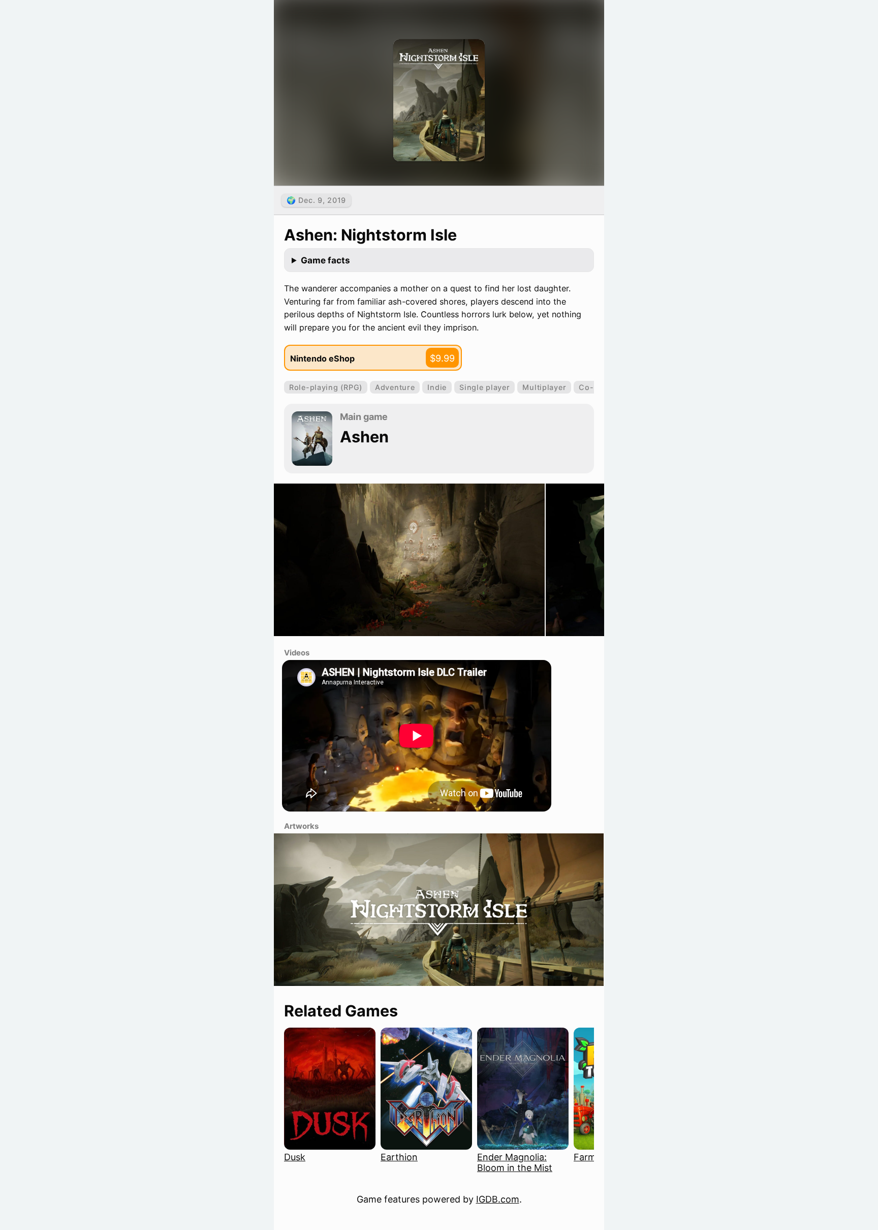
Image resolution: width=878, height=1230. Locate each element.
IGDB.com (497, 1199)
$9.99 (442, 358)
